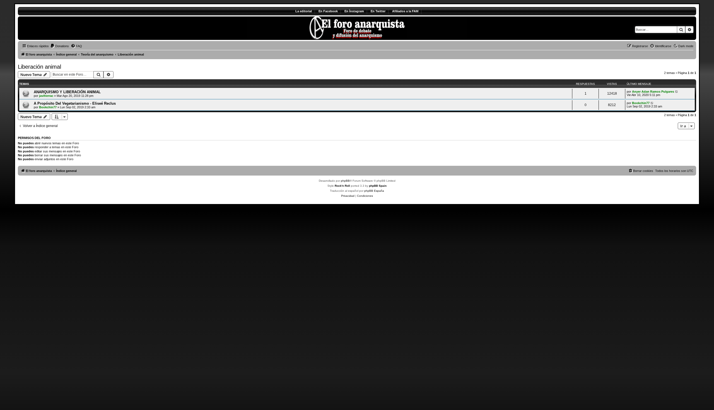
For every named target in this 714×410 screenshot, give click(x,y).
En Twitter (378, 11)
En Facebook (328, 11)
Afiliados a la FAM (405, 11)
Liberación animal (39, 67)
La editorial (303, 11)
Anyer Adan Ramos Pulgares (653, 91)
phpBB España (374, 190)
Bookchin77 (48, 107)
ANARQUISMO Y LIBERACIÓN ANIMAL (67, 92)
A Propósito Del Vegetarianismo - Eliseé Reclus (75, 103)
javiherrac (46, 95)
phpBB (345, 180)
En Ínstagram (354, 11)
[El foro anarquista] (64, 28)
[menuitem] (59, 46)
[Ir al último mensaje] (677, 91)
